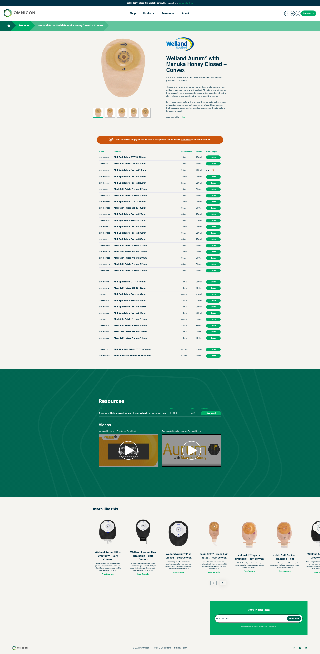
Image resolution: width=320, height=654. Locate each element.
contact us (186, 140)
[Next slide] (223, 583)
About (185, 13)
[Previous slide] (213, 583)
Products (148, 13)
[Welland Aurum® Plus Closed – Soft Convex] (178, 546)
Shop (133, 13)
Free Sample (108, 574)
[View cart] (292, 13)
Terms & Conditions (161, 648)
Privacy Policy (180, 648)
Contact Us (308, 13)
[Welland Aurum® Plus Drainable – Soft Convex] (143, 546)
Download (211, 413)
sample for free (186, 3)
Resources (168, 13)
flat (183, 117)
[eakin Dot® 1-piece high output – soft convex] (213, 546)
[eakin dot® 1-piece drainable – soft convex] (249, 546)
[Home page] (19, 13)
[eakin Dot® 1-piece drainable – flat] (284, 546)
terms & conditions (269, 626)
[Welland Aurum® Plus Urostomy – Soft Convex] (107, 546)
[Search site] (286, 13)
